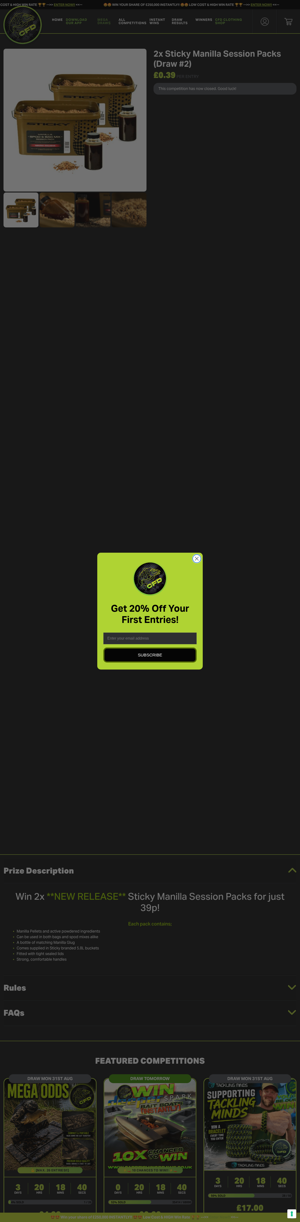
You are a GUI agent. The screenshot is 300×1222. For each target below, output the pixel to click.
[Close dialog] (197, 559)
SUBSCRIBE (150, 655)
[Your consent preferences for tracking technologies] (291, 1213)
